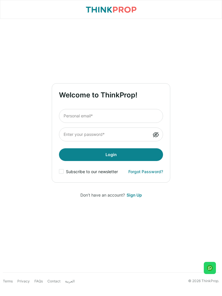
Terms (8, 281)
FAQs (38, 281)
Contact (53, 281)
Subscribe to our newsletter (92, 171)
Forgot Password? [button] (145, 171)
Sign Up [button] (134, 195)
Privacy (23, 281)
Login (111, 154)
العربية (70, 281)
